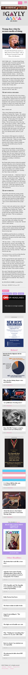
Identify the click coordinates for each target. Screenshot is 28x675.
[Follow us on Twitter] (10, 18)
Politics (5, 291)
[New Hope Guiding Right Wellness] (14, 332)
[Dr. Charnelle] (14, 453)
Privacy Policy (5, 668)
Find (20, 3)
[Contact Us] (16, 18)
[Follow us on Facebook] (7, 18)
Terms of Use (16, 667)
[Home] (14, 13)
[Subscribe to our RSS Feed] (13, 18)
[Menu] (25, 2)
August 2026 (14, 553)
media (14, 293)
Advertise (4, 667)
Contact (12, 668)
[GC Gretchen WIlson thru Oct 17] (14, 8)
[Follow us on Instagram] (19, 18)
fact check (20, 293)
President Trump (7, 293)
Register (10, 667)
